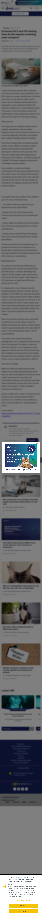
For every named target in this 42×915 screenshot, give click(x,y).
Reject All (23, 906)
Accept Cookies (23, 911)
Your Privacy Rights (23, 900)
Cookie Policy (17, 896)
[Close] (39, 877)
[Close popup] (37, 444)
